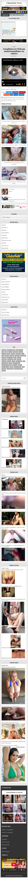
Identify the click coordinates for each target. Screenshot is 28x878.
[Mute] (21, 870)
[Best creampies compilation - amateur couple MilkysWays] (13, 542)
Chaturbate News (14, 3)
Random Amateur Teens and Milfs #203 (11, 586)
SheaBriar (4, 230)
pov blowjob (4, 363)
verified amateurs (18, 369)
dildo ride (12, 97)
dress (16, 97)
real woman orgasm (7, 99)
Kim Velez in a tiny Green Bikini (9, 745)
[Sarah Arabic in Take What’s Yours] (13, 738)
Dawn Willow (5, 299)
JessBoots (4, 235)
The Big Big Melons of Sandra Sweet (11, 706)
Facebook (16, 92)
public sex (15, 365)
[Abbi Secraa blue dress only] (13, 703)
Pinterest (23, 92)
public (10, 363)
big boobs (15, 352)
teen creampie (10, 369)
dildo (8, 97)
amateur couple (19, 350)
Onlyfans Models (6, 386)
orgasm (19, 359)
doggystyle (9, 357)
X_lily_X (4, 467)
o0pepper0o (5, 302)
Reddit (7, 94)
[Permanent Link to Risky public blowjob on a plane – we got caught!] (14, 134)
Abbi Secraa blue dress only (8, 667)
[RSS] (19, 12)
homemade (4, 359)
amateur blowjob (10, 350)
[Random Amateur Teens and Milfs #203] (8, 596)
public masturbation (6, 365)
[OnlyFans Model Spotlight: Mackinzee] (11, 411)
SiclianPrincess (5, 297)
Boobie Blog (5, 665)
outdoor (4, 361)
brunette (18, 353)
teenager (4, 369)
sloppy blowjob (17, 367)
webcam (3, 370)
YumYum (4, 225)
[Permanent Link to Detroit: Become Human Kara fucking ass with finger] (14, 173)
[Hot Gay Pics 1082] (16, 647)
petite (13, 361)
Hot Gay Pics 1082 (6, 647)
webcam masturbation (7, 100)
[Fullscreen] (24, 870)
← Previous (11, 189)
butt (23, 353)
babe (6, 352)
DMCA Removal (6, 851)
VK (11, 94)
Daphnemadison (6, 289)
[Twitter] (17, 12)
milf (15, 359)
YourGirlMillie (5, 287)
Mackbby (4, 243)
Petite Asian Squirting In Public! (9, 511)
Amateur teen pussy (7, 658)
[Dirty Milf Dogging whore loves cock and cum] (13, 490)
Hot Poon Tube (5, 315)
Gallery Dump (5, 568)
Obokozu (4, 279)
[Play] (4, 870)
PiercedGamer (5, 232)
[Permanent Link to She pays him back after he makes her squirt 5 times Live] (14, 113)
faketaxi (19, 357)
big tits (3, 353)
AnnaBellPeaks (5, 284)
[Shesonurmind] (16, 447)
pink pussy (21, 97)
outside (9, 361)
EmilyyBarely (5, 437)
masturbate (10, 359)
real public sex (5, 367)
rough (11, 367)
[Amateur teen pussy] (18, 658)
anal (3, 352)
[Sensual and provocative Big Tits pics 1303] (8, 583)
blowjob (13, 353)
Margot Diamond (6, 281)
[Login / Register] (25, 12)
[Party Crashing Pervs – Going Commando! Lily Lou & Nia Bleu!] (13, 560)
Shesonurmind (5, 447)
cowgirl (6, 355)
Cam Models (5, 419)
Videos (14, 46)
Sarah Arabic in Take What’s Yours (10, 722)
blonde (8, 353)
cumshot (17, 355)
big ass (10, 352)
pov (24, 361)
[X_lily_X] (14, 467)
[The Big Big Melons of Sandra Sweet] (13, 720)
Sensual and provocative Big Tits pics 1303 (12, 569)
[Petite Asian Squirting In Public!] (13, 524)
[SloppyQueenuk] (17, 457)
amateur (4, 350)
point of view (19, 361)
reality (20, 365)
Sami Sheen (4, 227)
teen (23, 367)
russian (14, 99)
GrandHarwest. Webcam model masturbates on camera (14, 51)
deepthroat (22, 355)
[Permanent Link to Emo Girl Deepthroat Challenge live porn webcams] (14, 154)
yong (14, 100)
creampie (12, 355)
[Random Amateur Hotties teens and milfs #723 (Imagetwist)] (13, 632)
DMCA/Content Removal (14, 87)
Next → (10, 197)
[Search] (21, 12)
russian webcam (20, 99)
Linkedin (22, 94)
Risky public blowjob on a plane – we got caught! (14, 145)
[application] (14, 864)
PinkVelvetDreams (6, 240)
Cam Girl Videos (6, 312)
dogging (4, 357)
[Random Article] (23, 12)
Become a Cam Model (7, 832)
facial (14, 357)
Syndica (4, 292)
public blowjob (16, 363)
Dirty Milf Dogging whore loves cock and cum (13, 476)
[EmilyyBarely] (15, 437)
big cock (20, 352)
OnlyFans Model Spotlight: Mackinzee (11, 387)
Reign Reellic (5, 248)
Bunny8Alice (5, 237)
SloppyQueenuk (6, 457)
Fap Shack (4, 309)
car (3, 355)
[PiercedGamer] (16, 428)
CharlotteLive (5, 245)
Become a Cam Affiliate (7, 829)
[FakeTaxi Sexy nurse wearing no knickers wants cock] (13, 508)
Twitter (9, 92)
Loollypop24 (5, 294)
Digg (16, 94)
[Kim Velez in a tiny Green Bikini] (13, 781)
